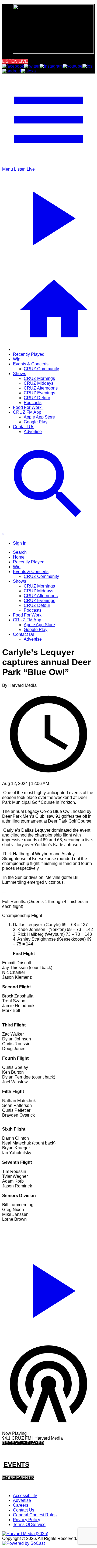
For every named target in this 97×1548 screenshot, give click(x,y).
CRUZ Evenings (39, 393)
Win (16, 359)
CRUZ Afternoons (41, 388)
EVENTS (16, 1464)
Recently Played (28, 354)
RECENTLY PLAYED (23, 1443)
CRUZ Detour (37, 397)
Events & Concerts (30, 364)
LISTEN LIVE (15, 61)
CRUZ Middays (38, 383)
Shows (19, 373)
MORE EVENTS (18, 1478)
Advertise (33, 431)
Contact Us (23, 426)
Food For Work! (28, 407)
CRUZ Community (41, 368)
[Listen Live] (48, 1288)
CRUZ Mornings (39, 378)
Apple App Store (39, 417)
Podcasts (32, 402)
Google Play (35, 422)
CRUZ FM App (27, 412)
